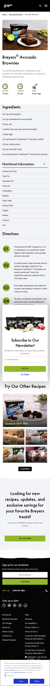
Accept (21, 681)
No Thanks (25, 374)
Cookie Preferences (18, 672)
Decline (36, 681)
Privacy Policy (9, 670)
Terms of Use (36, 668)
